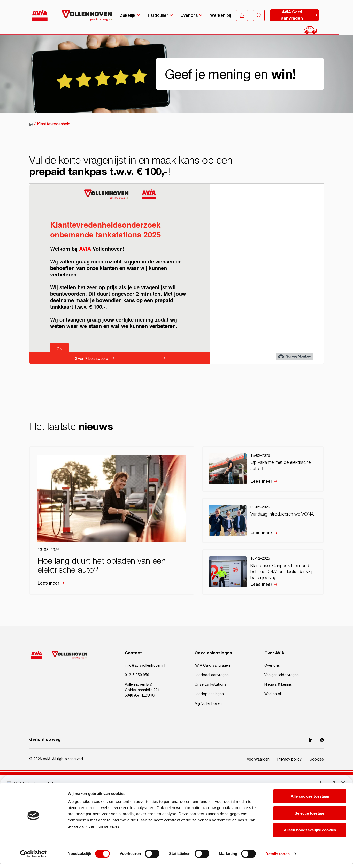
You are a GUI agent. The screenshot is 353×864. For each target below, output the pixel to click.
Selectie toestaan (310, 813)
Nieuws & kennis (278, 684)
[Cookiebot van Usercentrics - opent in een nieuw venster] (33, 854)
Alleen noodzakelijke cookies (310, 830)
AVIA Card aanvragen (212, 665)
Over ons (189, 15)
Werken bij (220, 15)
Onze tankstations (211, 684)
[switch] (152, 854)
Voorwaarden (258, 759)
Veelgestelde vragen (281, 675)
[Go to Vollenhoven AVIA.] (31, 124)
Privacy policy (289, 759)
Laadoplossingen (209, 694)
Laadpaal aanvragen (212, 675)
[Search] (259, 15)
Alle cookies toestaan (310, 796)
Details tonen (277, 854)
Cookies (316, 759)
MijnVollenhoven (208, 704)
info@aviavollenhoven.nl (145, 665)
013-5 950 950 (137, 675)
